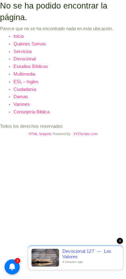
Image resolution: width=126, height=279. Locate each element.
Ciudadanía (24, 89)
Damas (20, 96)
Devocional (24, 58)
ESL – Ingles (26, 81)
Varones (21, 104)
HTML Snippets (40, 134)
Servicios (22, 51)
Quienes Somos (29, 43)
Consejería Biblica (31, 111)
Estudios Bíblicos (30, 66)
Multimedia (24, 74)
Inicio (18, 36)
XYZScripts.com (85, 134)
